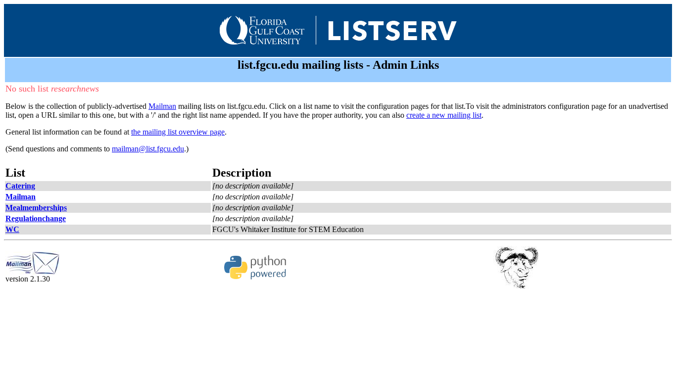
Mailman (162, 106)
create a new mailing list (444, 115)
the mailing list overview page (178, 132)
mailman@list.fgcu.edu (148, 148)
